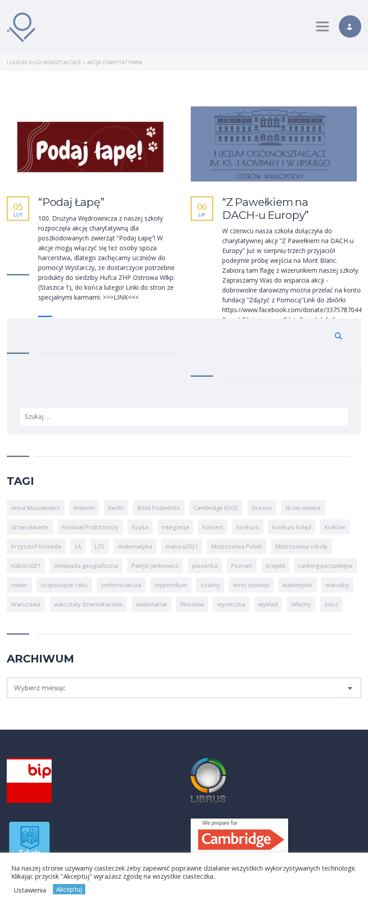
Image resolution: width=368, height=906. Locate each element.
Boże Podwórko (158, 508)
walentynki (297, 585)
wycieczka (231, 604)
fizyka (140, 527)
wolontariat (151, 604)
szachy (210, 585)
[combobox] (184, 688)
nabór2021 (25, 566)
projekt (275, 566)
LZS (100, 546)
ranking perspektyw (325, 566)
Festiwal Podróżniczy (90, 527)
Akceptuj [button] (69, 888)
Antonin (84, 508)
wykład (268, 604)
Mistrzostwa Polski (236, 546)
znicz (331, 604)
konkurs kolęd (291, 527)
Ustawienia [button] (29, 890)
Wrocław (192, 604)
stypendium (171, 585)
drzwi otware (303, 508)
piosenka (205, 566)
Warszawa (25, 604)
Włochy (301, 604)
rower (19, 585)
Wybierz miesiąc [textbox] (40, 688)
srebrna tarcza (121, 585)
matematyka (135, 546)
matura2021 (182, 546)
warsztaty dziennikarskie (88, 604)
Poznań (241, 566)
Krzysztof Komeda (36, 546)
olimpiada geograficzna (86, 566)
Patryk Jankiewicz (155, 566)
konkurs (248, 527)
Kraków (334, 527)
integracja (175, 527)
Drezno (262, 508)
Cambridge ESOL (215, 508)
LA (78, 546)
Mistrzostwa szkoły (302, 546)
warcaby (337, 585)
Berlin (116, 508)
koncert (212, 527)
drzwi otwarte (29, 527)
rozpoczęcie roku (64, 585)
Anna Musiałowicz (35, 508)
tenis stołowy (251, 585)
